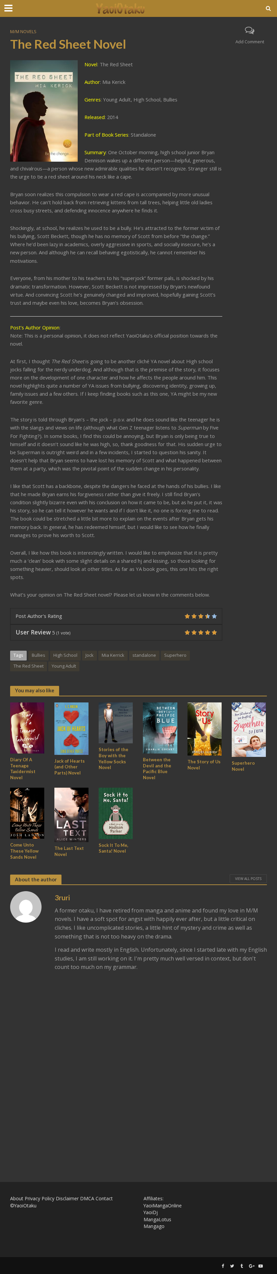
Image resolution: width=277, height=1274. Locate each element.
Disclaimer (67, 1198)
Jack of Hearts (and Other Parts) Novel (69, 766)
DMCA (87, 1198)
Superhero (175, 655)
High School (65, 655)
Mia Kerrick (113, 655)
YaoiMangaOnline (163, 1205)
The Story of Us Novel (204, 764)
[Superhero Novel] (249, 729)
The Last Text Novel (69, 851)
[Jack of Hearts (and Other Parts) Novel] (71, 728)
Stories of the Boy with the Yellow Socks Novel (113, 758)
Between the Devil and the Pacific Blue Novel (157, 768)
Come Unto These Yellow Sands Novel (24, 850)
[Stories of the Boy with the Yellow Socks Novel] (116, 722)
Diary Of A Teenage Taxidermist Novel (22, 768)
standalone (144, 655)
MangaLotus (157, 1219)
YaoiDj (151, 1212)
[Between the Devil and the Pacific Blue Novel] (160, 727)
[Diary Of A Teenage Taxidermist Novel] (27, 727)
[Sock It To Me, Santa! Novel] (116, 812)
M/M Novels (23, 31)
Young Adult (64, 666)
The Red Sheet (29, 666)
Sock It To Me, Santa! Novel (113, 848)
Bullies (38, 655)
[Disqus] (138, 1071)
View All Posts (248, 878)
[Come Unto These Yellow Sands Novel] (27, 812)
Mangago (154, 1226)
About (16, 1198)
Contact (104, 1198)
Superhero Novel (243, 766)
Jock (89, 655)
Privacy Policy (39, 1198)
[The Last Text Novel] (71, 814)
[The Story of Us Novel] (204, 728)
